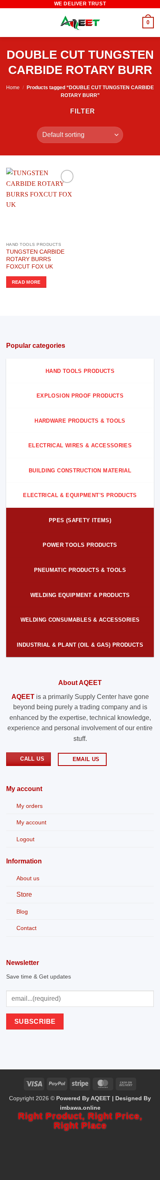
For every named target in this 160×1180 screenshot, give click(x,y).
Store (24, 894)
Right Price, (115, 1116)
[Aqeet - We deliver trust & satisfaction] (80, 23)
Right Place (80, 1125)
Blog (22, 911)
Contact (26, 928)
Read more (26, 282)
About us (27, 878)
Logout (25, 839)
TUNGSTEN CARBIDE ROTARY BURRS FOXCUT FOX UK (35, 259)
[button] (11, 22)
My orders (29, 806)
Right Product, (53, 1116)
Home (13, 87)
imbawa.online (80, 1107)
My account (31, 822)
